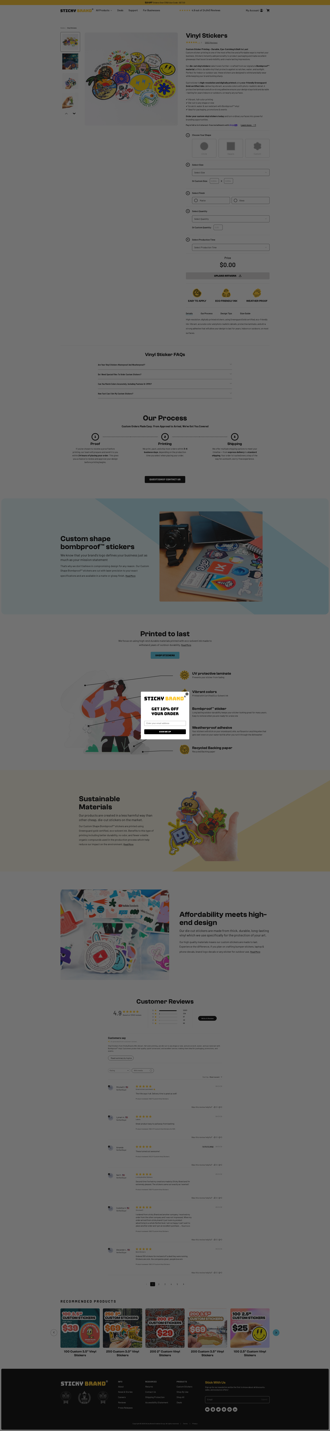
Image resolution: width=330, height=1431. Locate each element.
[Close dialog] (187, 694)
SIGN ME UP (165, 731)
